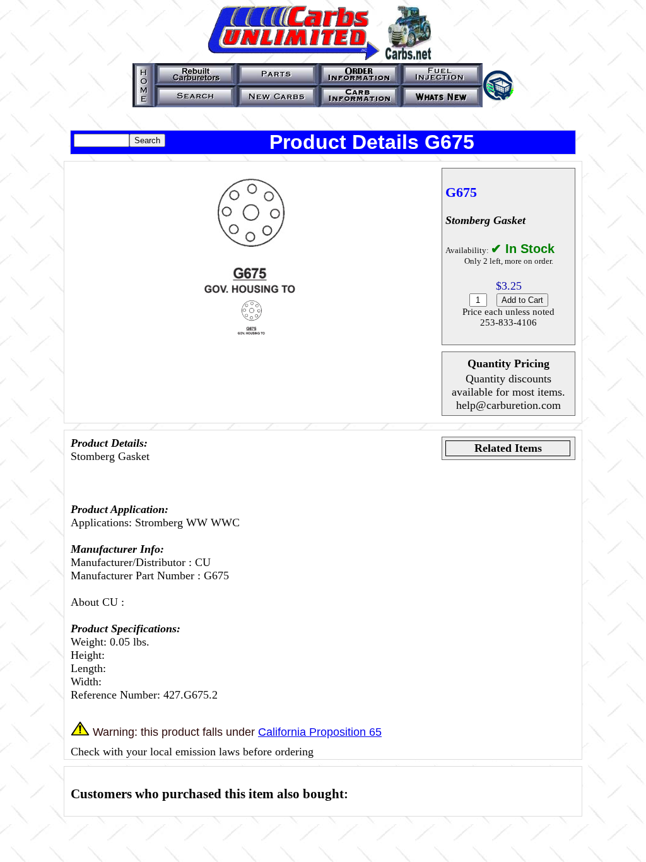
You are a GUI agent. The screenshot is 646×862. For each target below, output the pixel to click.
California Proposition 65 (320, 732)
